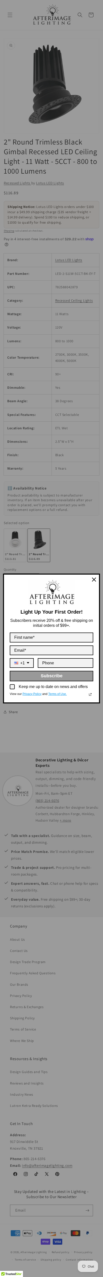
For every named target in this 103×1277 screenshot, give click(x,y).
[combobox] (22, 663)
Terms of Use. (57, 694)
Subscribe (51, 675)
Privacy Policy (32, 694)
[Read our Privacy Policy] (90, 694)
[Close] (94, 580)
